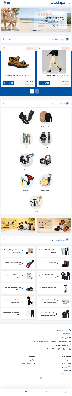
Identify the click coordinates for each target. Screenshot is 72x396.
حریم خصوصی (66, 370)
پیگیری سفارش (29, 360)
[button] (5, 3)
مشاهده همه (8, 40)
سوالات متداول (66, 363)
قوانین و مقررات (65, 367)
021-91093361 (67, 334)
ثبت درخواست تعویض (27, 363)
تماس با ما (67, 360)
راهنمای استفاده (65, 374)
